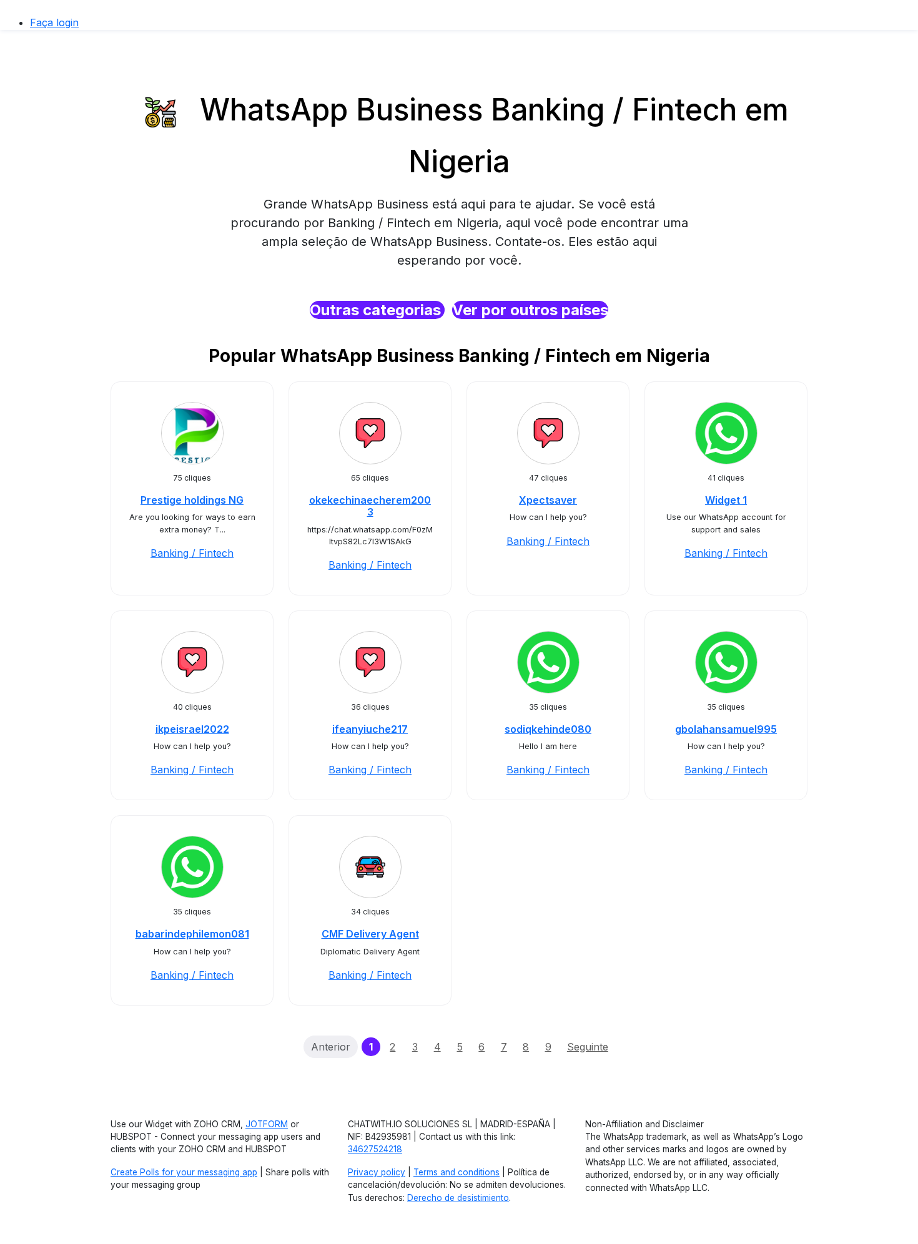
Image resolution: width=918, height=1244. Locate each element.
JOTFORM (266, 1124)
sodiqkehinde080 (548, 729)
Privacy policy (376, 1172)
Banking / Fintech (192, 553)
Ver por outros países (530, 310)
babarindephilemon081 (192, 934)
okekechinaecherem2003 (370, 506)
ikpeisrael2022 (192, 729)
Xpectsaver (548, 500)
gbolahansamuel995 (726, 729)
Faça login (54, 22)
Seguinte (587, 1047)
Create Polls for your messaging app (184, 1172)
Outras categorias (377, 310)
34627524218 (375, 1149)
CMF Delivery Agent (370, 934)
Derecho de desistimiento (458, 1198)
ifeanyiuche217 (370, 729)
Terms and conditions (456, 1172)
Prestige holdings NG (192, 500)
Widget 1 (726, 500)
